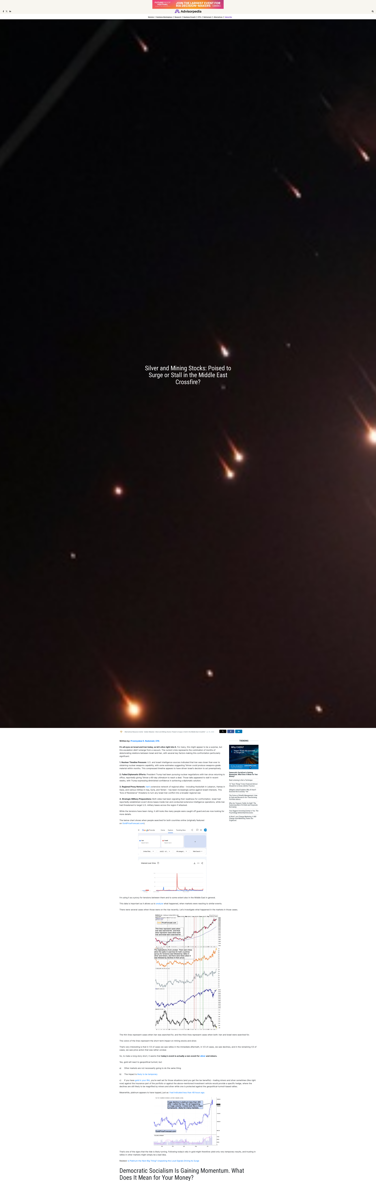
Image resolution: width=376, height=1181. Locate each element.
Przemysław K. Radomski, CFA (145, 741)
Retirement (207, 17)
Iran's (148, 787)
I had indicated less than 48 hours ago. (187, 1092)
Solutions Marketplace (164, 17)
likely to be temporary (147, 1074)
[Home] (188, 11)
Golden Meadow (149, 732)
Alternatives (218, 17)
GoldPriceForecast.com (133, 823)
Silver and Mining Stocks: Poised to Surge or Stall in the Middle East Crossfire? (180, 732)
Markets (151, 17)
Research (178, 17)
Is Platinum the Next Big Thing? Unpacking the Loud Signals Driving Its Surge (163, 1161)
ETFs (199, 17)
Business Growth (189, 17)
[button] (222, 731)
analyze (159, 903)
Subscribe (228, 17)
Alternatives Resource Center (134, 732)
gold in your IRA (142, 1080)
